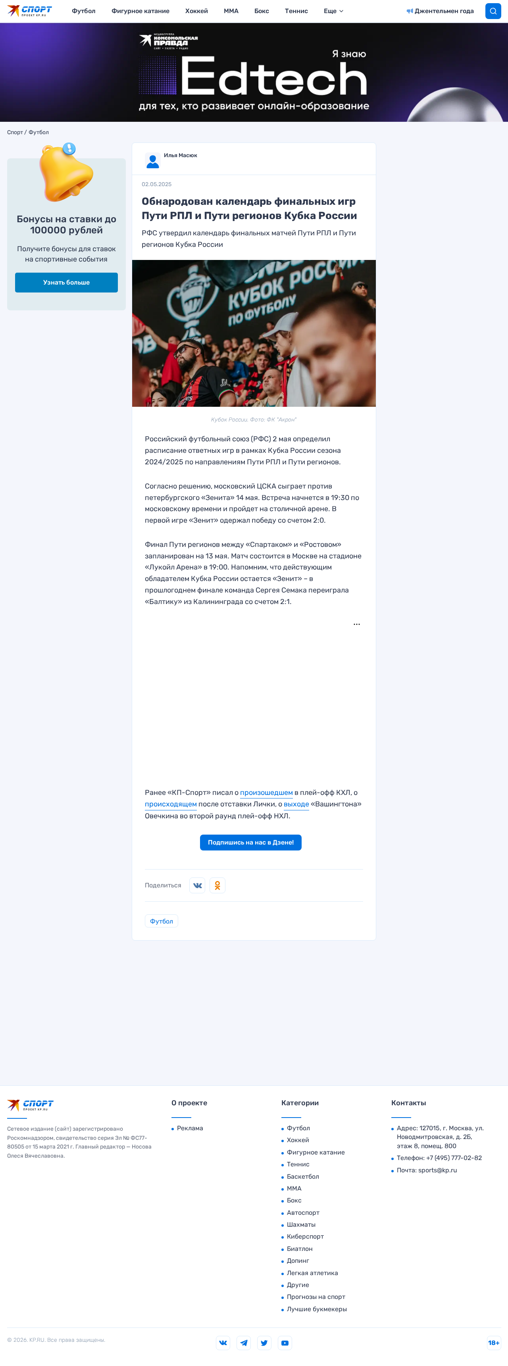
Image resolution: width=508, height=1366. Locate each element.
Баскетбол (303, 1176)
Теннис (296, 11)
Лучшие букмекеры (317, 1309)
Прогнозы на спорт (316, 1297)
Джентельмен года (444, 11)
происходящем (171, 804)
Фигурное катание (140, 11)
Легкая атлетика (312, 1273)
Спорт (15, 132)
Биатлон (300, 1248)
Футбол (84, 11)
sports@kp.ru (437, 1170)
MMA (231, 11)
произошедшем (266, 792)
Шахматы (301, 1224)
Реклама (190, 1128)
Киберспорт (305, 1236)
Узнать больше (66, 282)
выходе (296, 804)
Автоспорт (303, 1212)
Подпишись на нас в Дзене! (251, 842)
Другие (298, 1285)
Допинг (298, 1260)
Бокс (261, 11)
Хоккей (196, 11)
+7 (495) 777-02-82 (454, 1158)
